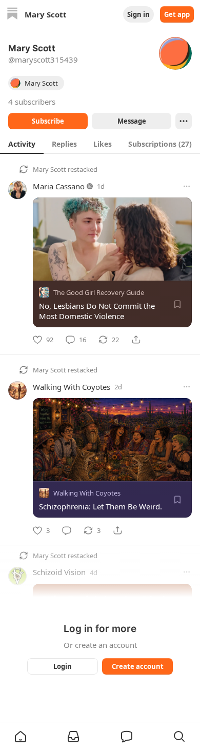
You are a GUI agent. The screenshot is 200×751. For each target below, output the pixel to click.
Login (62, 666)
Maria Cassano (59, 186)
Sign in (138, 14)
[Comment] (66, 530)
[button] (20, 736)
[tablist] (100, 143)
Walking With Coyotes (71, 387)
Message (131, 121)
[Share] (136, 339)
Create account (138, 666)
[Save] (177, 304)
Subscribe (48, 121)
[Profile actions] (183, 121)
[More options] (186, 186)
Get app (177, 14)
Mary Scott (49, 169)
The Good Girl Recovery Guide (98, 292)
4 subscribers (31, 101)
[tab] (22, 143)
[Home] (12, 14)
